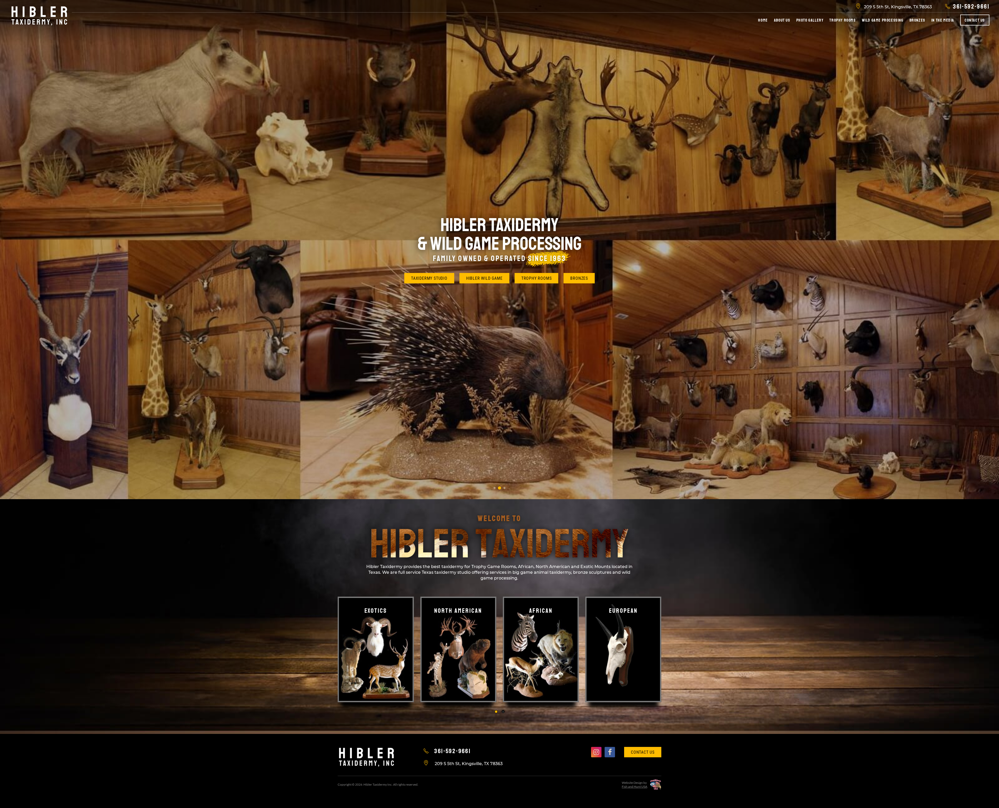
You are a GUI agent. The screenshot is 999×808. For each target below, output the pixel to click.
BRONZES (579, 278)
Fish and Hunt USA (634, 787)
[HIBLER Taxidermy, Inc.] (39, 15)
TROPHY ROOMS (536, 278)
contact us (643, 752)
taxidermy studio (429, 278)
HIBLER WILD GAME (484, 278)
